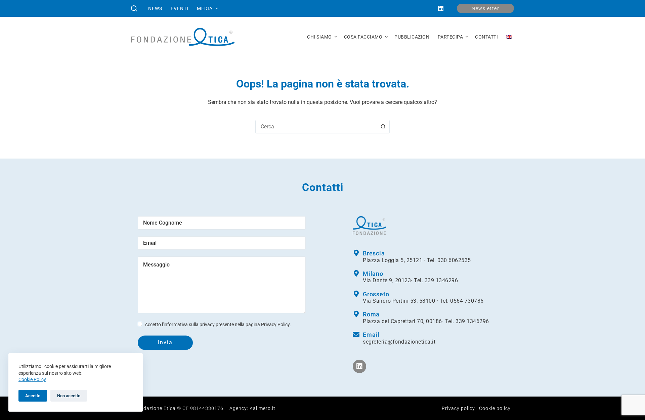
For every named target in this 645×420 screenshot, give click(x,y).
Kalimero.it (262, 408)
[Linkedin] (359, 366)
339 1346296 (441, 280)
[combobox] (316, 126)
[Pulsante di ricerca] (383, 126)
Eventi (179, 8)
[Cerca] (134, 8)
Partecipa (450, 37)
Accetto (32, 395)
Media (205, 8)
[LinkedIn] (440, 8)
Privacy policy (458, 408)
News (155, 8)
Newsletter (485, 8)
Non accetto (68, 395)
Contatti (486, 37)
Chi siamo (319, 37)
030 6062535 (454, 260)
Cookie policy (495, 408)
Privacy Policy (275, 324)
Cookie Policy (32, 379)
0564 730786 (467, 301)
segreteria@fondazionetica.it (399, 342)
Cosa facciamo (363, 37)
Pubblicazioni (412, 37)
